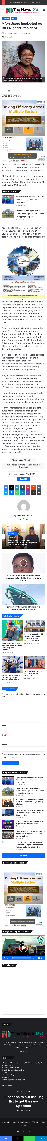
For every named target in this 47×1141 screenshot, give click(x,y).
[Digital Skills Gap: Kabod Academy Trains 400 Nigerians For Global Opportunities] (8, 834)
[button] (23, 947)
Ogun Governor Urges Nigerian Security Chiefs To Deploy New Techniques (12, 646)
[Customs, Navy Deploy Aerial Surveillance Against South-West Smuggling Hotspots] (8, 213)
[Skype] (6, 492)
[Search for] (44, 10)
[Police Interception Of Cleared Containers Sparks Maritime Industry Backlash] (34, 626)
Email (4, 735)
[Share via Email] (33, 492)
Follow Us (10, 965)
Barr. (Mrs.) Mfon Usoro (24, 460)
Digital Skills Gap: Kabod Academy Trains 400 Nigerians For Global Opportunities (30, 833)
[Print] (39, 492)
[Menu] (3, 10)
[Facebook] (6, 487)
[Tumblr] (22, 487)
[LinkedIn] (17, 487)
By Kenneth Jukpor (11, 33)
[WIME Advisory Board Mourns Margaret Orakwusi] (34, 662)
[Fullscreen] (42, 958)
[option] (23, 536)
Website (5, 745)
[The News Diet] (23, 10)
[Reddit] (33, 487)
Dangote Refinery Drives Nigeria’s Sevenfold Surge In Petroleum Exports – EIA (30, 812)
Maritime (6, 19)
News (14, 19)
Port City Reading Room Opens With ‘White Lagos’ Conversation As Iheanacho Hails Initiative (29, 844)
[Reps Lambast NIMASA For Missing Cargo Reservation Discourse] (12, 664)
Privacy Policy (7, 1085)
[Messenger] (11, 492)
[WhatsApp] (17, 492)
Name (4, 725)
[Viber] (28, 492)
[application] (23, 947)
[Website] (20, 519)
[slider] (21, 958)
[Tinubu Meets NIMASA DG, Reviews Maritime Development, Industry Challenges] (8, 802)
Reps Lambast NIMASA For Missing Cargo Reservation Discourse (11, 677)
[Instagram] (26, 519)
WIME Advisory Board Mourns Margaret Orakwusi (33, 673)
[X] (11, 487)
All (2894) (23, 856)
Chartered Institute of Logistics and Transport (24, 466)
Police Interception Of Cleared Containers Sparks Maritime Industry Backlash (33, 637)
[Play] (5, 958)
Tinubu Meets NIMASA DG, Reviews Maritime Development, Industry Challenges (30, 801)
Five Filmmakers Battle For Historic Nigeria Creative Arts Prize (30, 822)
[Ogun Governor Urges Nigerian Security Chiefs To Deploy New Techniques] (12, 630)
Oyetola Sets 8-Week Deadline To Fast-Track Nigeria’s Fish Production (30, 200)
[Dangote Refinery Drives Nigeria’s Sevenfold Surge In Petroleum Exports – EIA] (8, 812)
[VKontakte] (39, 487)
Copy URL (23, 479)
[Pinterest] (28, 487)
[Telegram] (22, 492)
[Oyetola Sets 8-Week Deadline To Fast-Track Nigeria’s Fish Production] (8, 199)
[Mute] (39, 958)
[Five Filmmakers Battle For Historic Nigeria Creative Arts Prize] (8, 824)
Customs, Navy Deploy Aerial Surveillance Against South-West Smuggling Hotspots (30, 214)
